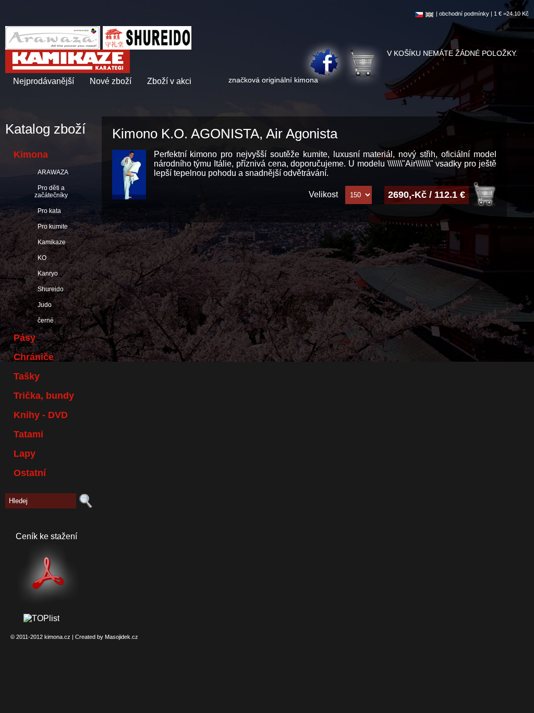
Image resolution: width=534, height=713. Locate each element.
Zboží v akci (169, 81)
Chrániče (34, 357)
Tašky (27, 376)
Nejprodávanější (43, 81)
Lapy (24, 453)
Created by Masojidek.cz (106, 637)
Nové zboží (110, 81)
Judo (43, 304)
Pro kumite (51, 226)
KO (40, 258)
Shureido (49, 289)
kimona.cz (57, 637)
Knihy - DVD (41, 415)
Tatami (28, 434)
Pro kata (47, 211)
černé (44, 320)
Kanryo (46, 273)
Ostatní (30, 473)
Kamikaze (50, 242)
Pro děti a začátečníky (51, 191)
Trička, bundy (44, 395)
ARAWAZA (51, 172)
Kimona (31, 154)
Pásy (24, 337)
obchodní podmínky (464, 13)
